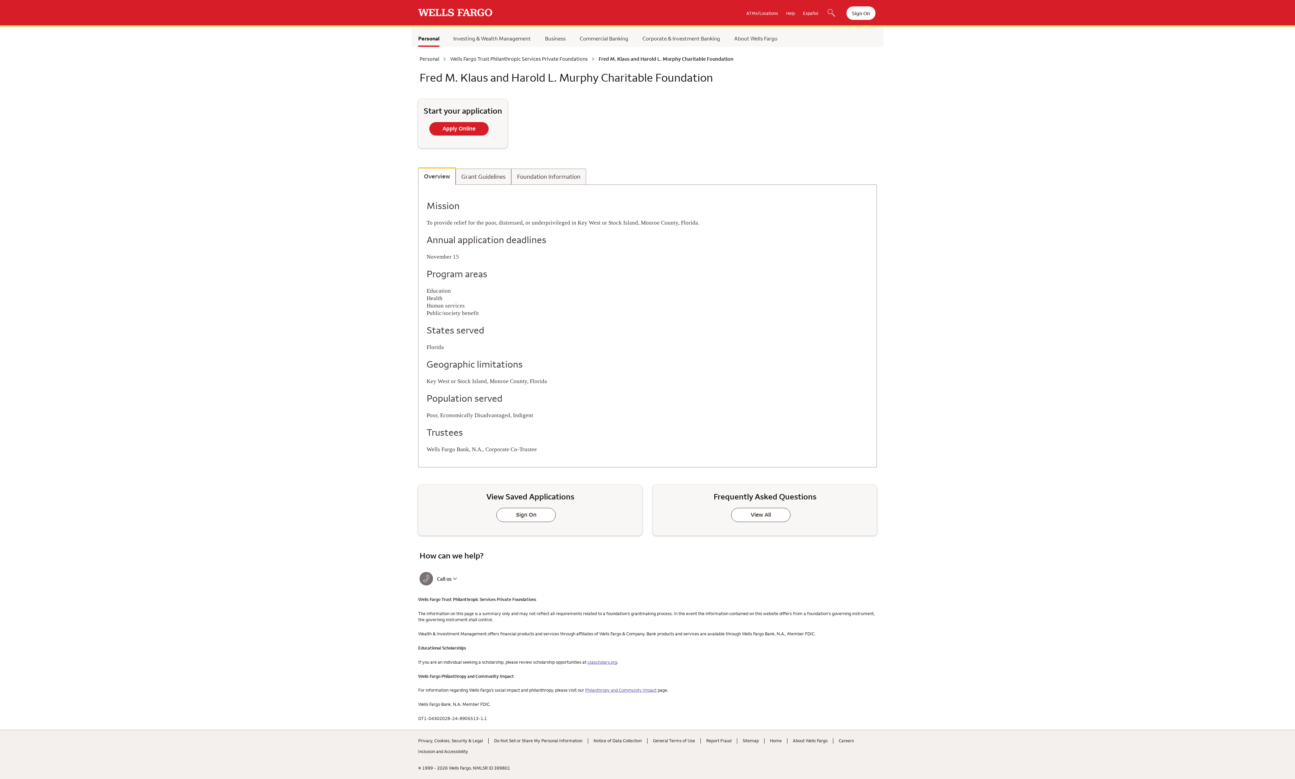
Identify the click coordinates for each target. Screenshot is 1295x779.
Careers (846, 740)
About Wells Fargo (755, 38)
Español (810, 13)
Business (555, 38)
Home (776, 740)
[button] (474, 578)
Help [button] (790, 13)
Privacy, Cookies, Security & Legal (450, 740)
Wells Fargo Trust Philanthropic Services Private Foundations (519, 59)
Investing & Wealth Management (492, 38)
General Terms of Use (674, 740)
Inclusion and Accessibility (443, 751)
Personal (428, 38)
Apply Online (459, 128)
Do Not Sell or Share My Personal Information (538, 740)
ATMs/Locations (762, 13)
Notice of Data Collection (618, 740)
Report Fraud (718, 740)
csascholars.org (602, 662)
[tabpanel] (647, 326)
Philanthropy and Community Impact (621, 690)
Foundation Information (548, 177)
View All (761, 514)
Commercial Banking (604, 38)
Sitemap (751, 740)
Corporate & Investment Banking (681, 38)
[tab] (437, 176)
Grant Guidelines (483, 177)
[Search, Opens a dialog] (831, 13)
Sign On (861, 13)
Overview (437, 176)
